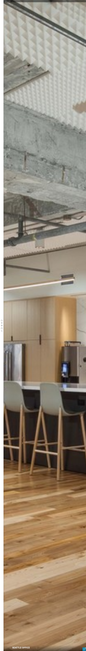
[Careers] (2, 328)
